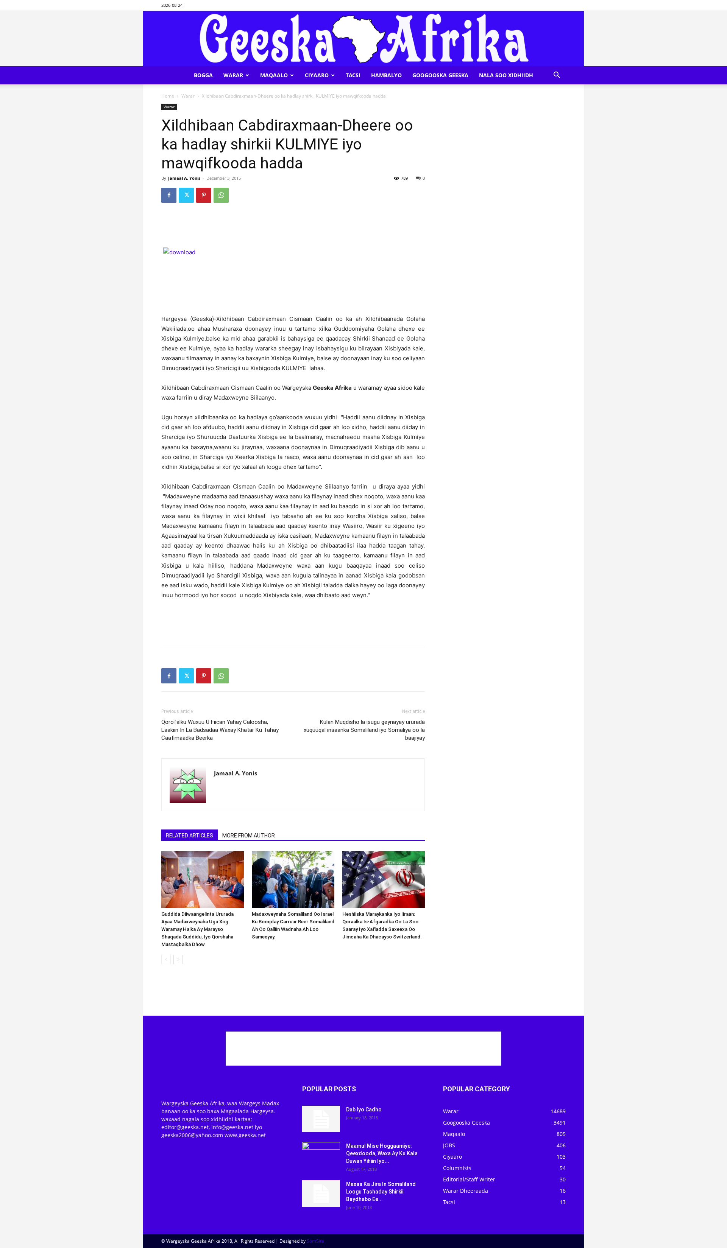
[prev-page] (166, 959)
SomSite (315, 1241)
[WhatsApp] (221, 195)
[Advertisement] (293, 228)
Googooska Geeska (440, 75)
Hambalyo (386, 75)
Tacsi (353, 75)
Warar (233, 75)
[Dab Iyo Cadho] (321, 1119)
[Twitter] (186, 195)
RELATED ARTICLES (189, 836)
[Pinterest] (203, 195)
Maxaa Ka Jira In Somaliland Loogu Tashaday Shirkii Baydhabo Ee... (381, 1191)
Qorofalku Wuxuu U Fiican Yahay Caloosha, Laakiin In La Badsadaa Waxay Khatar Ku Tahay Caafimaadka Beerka (220, 730)
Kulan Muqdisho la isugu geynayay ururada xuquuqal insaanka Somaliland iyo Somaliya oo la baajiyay (364, 730)
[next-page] (178, 959)
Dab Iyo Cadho (364, 1109)
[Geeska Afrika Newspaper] (363, 38)
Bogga (203, 75)
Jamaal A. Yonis (184, 178)
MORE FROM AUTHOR (248, 836)
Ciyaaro (317, 75)
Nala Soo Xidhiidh (506, 75)
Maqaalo (274, 75)
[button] (557, 75)
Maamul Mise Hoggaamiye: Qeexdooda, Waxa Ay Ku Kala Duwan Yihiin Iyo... (382, 1153)
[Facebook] (168, 195)
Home (167, 96)
